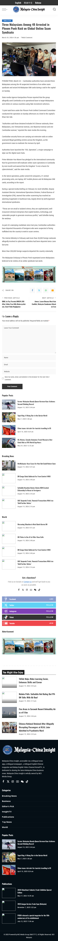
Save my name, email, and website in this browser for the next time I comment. (27, 378)
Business (6, 801)
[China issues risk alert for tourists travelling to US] (9, 430)
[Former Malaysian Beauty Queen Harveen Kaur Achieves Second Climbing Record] (9, 405)
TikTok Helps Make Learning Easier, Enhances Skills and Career (33, 680)
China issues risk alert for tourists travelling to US (34, 428)
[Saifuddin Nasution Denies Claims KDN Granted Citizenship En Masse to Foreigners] (9, 491)
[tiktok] (29, 617)
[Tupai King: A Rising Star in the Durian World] (9, 417)
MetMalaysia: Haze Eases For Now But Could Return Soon (37, 463)
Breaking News (9, 796)
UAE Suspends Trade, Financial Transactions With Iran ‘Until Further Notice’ (35, 502)
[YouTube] (31, 590)
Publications (8, 817)
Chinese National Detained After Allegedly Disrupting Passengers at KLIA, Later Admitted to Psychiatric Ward (36, 727)
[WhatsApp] (46, 290)
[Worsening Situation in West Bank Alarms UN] (9, 526)
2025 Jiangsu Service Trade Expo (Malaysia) (32, 904)
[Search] (54, 9)
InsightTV (6, 811)
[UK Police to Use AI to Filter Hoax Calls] (9, 539)
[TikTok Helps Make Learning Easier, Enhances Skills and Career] (9, 682)
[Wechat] (35, 590)
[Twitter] (39, 290)
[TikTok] (39, 590)
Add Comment (28, 38)
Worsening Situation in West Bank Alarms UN (32, 524)
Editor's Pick (7, 20)
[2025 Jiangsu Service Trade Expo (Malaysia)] (9, 906)
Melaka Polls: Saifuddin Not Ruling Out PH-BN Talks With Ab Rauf (37, 695)
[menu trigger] (5, 9)
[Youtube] (29, 623)
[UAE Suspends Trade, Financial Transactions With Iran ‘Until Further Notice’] (9, 504)
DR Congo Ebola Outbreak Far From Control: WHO (34, 476)
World (5, 827)
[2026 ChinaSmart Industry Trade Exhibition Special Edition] (9, 893)
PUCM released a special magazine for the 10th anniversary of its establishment (33, 916)
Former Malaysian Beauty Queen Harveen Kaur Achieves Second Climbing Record (36, 402)
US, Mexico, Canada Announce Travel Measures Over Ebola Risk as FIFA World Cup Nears (35, 441)
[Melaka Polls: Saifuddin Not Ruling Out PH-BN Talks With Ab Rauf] (9, 697)
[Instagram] (27, 590)
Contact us (28, 582)
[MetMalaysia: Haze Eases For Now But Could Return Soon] (9, 465)
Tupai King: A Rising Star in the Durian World (32, 415)
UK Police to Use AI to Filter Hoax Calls (31, 537)
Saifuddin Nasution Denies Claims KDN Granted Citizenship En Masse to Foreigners (33, 489)
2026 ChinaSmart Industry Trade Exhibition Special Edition (35, 891)
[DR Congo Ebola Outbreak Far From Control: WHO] (9, 478)
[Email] (52, 290)
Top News (7, 822)
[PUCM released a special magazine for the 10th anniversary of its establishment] (9, 918)
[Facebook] (32, 290)
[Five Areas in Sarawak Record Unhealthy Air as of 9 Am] (9, 712)
